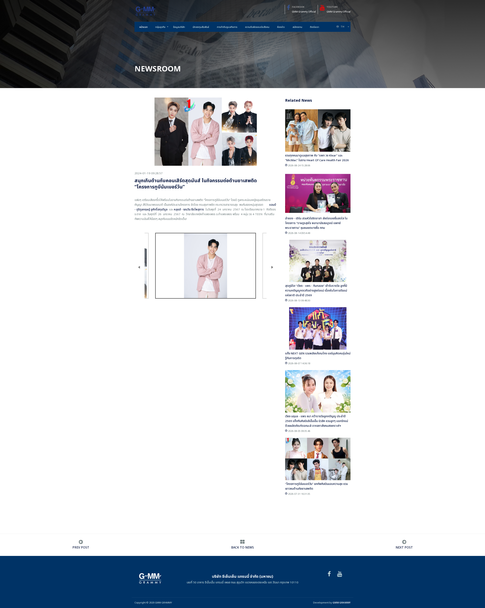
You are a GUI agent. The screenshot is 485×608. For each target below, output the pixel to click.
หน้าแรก (143, 27)
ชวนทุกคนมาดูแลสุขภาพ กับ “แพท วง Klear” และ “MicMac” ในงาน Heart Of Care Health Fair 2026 (317, 158)
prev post (80, 547)
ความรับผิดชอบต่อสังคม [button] (257, 27)
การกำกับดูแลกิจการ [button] (227, 27)
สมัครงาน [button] (297, 27)
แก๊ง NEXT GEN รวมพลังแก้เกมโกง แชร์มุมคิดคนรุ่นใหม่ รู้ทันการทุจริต (317, 355)
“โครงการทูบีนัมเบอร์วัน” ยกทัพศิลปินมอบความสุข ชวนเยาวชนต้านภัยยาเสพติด (316, 486)
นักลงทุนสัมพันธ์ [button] (201, 27)
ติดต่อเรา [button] (314, 27)
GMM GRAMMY (341, 603)
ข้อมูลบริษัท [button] (179, 27)
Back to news (242, 547)
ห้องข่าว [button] (281, 27)
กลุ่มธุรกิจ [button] (160, 27)
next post (404, 547)
